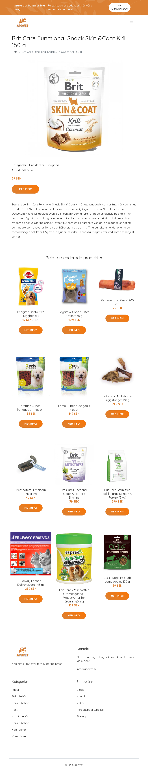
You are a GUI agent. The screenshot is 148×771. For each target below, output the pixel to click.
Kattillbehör (19, 729)
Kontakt (82, 696)
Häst (15, 709)
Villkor (80, 703)
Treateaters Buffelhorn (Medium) (31, 492)
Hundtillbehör (36, 165)
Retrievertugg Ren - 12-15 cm (117, 302)
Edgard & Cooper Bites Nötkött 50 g (74, 314)
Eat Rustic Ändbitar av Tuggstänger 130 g (117, 398)
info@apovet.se (87, 669)
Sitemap (82, 716)
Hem (15, 51)
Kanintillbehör (20, 703)
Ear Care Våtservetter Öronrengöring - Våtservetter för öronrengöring (74, 595)
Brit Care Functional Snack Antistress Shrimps (74, 493)
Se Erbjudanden (120, 7)
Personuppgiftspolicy (90, 709)
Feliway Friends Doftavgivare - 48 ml (30, 582)
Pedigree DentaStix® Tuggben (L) (30, 314)
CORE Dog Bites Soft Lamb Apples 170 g (117, 579)
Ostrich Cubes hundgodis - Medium (30, 407)
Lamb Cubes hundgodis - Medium (74, 407)
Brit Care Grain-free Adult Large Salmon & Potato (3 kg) (117, 493)
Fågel (15, 689)
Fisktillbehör (19, 696)
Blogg (80, 689)
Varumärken (19, 736)
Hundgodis (52, 165)
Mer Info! (25, 189)
